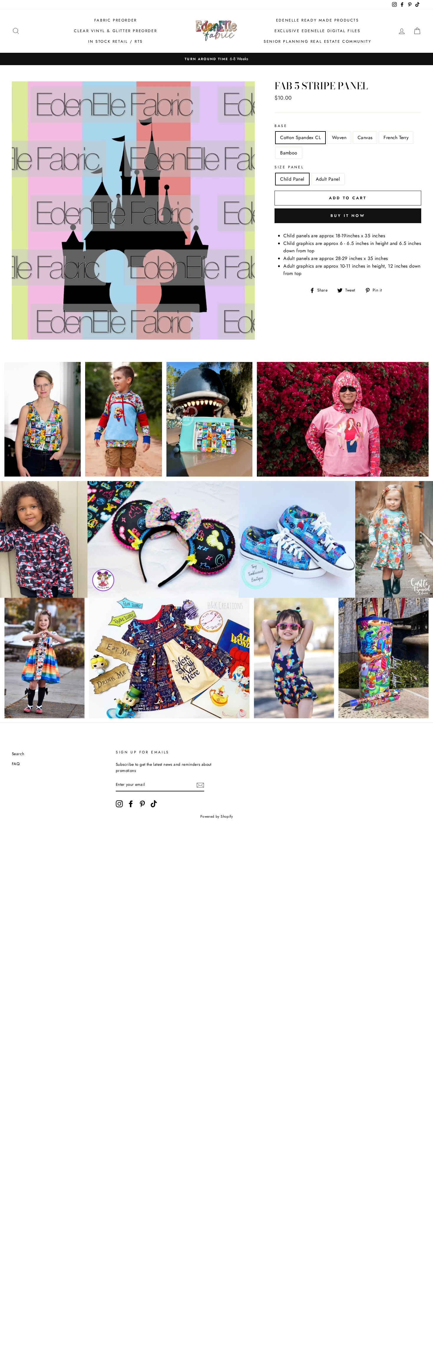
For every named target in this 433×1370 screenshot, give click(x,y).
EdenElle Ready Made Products (317, 20)
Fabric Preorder (115, 20)
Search (18, 754)
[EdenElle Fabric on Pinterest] (142, 803)
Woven (339, 137)
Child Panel (292, 179)
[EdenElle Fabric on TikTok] (153, 803)
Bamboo (288, 152)
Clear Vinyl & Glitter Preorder (115, 31)
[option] (216, 59)
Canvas (365, 137)
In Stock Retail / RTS (115, 41)
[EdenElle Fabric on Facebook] (130, 803)
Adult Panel (328, 179)
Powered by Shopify (216, 816)
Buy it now (347, 215)
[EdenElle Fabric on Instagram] (119, 803)
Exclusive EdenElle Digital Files (317, 31)
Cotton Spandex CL (300, 137)
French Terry (396, 137)
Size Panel (289, 167)
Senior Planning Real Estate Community (317, 41)
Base (281, 126)
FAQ (16, 764)
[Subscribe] (200, 785)
